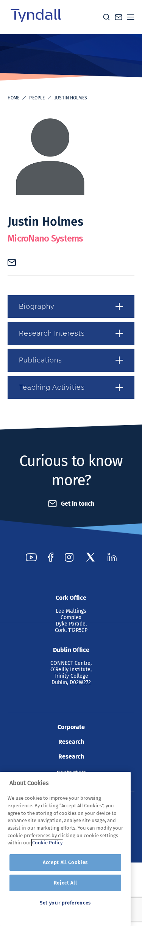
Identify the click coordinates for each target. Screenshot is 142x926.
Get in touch (77, 503)
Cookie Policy (47, 842)
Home (13, 98)
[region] (65, 849)
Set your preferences (65, 903)
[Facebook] (50, 557)
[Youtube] (31, 557)
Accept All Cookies (65, 862)
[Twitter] (90, 557)
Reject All (65, 883)
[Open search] (106, 17)
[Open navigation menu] (130, 17)
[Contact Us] (118, 17)
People (37, 98)
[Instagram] (69, 557)
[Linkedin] (112, 557)
